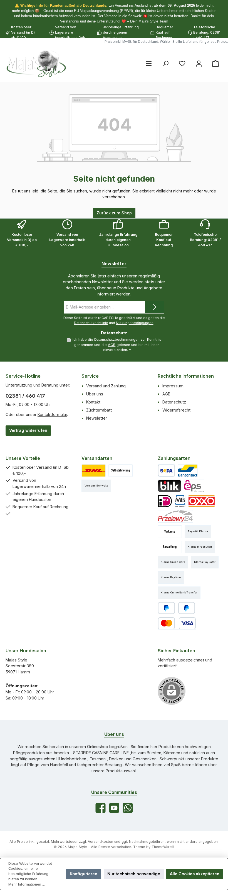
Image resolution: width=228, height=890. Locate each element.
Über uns (94, 394)
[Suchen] (165, 63)
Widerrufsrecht (176, 410)
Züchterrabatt (99, 410)
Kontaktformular (52, 414)
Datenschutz (174, 402)
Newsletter (96, 418)
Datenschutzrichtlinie (91, 323)
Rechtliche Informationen (186, 376)
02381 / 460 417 (25, 396)
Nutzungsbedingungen (134, 323)
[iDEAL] (165, 501)
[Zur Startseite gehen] (36, 63)
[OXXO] (201, 501)
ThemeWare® (163, 847)
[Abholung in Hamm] (120, 470)
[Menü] (149, 63)
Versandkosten (100, 841)
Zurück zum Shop (114, 212)
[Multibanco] (180, 501)
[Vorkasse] (170, 531)
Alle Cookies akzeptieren (194, 873)
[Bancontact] (188, 470)
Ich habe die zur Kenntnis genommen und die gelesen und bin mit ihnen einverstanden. (117, 344)
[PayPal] (166, 608)
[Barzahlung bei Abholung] (170, 547)
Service (90, 376)
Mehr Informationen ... (26, 884)
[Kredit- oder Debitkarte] (177, 623)
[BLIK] (169, 486)
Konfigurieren (83, 873)
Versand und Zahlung (106, 385)
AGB (111, 345)
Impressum (173, 385)
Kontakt (93, 402)
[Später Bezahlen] (186, 608)
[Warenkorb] (215, 63)
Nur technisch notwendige (133, 873)
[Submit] (154, 307)
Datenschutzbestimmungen (117, 339)
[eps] (194, 486)
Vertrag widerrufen (28, 430)
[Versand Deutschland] (93, 470)
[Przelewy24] (175, 516)
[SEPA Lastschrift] (166, 470)
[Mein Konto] (199, 63)
